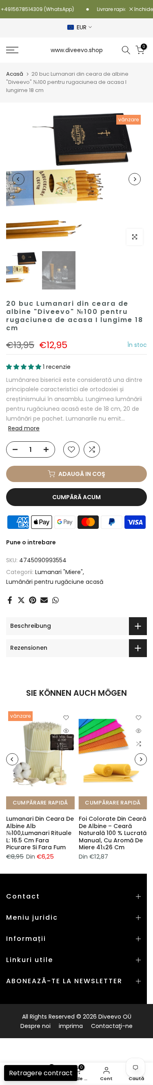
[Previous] (18, 179)
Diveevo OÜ (114, 1017)
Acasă (14, 74)
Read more (24, 428)
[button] (24, 367)
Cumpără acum (76, 497)
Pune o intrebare (31, 542)
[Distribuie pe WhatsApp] (55, 600)
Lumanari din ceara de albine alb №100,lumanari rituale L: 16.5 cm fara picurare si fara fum (40, 833)
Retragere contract (41, 1073)
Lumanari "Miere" (59, 572)
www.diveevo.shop (77, 50)
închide (143, 9)
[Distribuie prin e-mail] (44, 600)
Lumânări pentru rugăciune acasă (54, 582)
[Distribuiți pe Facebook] (9, 600)
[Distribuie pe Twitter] (21, 600)
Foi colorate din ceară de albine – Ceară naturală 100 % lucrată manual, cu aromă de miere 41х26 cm (112, 833)
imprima (71, 1026)
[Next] (135, 179)
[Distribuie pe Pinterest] (32, 600)
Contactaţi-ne (112, 1026)
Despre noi (35, 1026)
